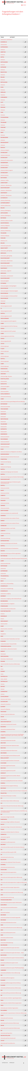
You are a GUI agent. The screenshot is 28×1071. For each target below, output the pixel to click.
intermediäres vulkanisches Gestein (9, 649)
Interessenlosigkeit (5, 386)
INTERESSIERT (4, 167)
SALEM (2, 716)
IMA (1, 666)
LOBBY (2, 323)
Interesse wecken (4, 175)
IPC (1, 798)
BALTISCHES (4, 955)
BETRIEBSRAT (4, 404)
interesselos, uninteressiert (7, 276)
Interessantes (4, 44)
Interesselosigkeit (5, 281)
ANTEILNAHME (4, 62)
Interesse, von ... (4, 240)
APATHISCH (3, 253)
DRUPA (2, 1020)
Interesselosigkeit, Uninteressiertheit (9, 296)
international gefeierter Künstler (8, 765)
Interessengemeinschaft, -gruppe (8, 331)
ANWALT (3, 520)
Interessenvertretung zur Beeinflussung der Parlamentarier (14, 558)
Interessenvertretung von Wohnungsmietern (11, 553)
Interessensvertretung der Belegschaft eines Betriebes (13, 401)
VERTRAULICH (4, 676)
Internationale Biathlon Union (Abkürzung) (10, 973)
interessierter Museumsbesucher (8, 608)
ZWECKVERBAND (5, 318)
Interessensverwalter (5, 406)
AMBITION (3, 52)
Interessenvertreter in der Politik (8, 528)
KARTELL (3, 313)
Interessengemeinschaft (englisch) (8, 321)
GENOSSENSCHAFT (5, 444)
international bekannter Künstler (8, 740)
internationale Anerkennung (7, 857)
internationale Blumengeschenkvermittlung (10, 983)
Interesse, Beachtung (5, 200)
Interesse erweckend (5, 155)
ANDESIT (3, 651)
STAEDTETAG (4, 459)
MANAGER (3, 500)
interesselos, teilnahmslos (7, 260)
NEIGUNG (3, 107)
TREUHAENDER (4, 409)
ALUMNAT (3, 706)
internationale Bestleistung (7, 942)
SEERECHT (3, 773)
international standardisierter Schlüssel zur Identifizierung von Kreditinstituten (14, 811)
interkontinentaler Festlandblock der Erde (10, 639)
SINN (2, 112)
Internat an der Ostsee (6, 699)
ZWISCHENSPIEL (5, 656)
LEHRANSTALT (4, 691)
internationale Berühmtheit (7, 937)
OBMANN (3, 505)
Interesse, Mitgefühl (5, 225)
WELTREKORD (4, 945)
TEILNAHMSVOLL (5, 576)
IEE (1, 1030)
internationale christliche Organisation (9, 1008)
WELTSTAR (3, 743)
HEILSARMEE (4, 1010)
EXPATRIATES (4, 819)
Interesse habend (5, 165)
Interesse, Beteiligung (5, 210)
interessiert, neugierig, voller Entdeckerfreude (11, 598)
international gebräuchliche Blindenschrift (10, 755)
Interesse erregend (5, 150)
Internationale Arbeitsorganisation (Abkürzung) (11, 877)
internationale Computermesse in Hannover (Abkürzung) (13, 1013)
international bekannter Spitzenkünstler (10, 745)
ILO (1, 874)
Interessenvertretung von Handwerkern (9, 548)
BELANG (3, 77)
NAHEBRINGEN (4, 162)
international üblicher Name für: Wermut (10, 832)
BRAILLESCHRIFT (5, 758)
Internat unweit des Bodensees (8, 714)
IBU (1, 975)
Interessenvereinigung (6, 462)
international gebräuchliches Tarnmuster (10, 760)
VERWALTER (3, 525)
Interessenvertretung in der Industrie (9, 543)
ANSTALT (3, 686)
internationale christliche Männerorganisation (11, 1003)
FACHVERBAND (4, 439)
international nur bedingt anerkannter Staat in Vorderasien (14, 790)
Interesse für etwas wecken (7, 160)
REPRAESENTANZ (5, 540)
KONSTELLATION (5, 378)
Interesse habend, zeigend (7, 170)
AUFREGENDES (4, 47)
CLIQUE (2, 348)
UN (1, 849)
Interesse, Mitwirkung (5, 230)
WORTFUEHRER (4, 510)
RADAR (2, 960)
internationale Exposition (6, 1033)
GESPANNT (3, 596)
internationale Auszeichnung (7, 897)
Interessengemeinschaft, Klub (7, 336)
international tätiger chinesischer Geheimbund (11, 827)
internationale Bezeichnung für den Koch (10, 947)
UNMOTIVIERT (4, 182)
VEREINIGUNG (4, 368)
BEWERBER (3, 414)
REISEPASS (3, 726)
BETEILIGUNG (4, 82)
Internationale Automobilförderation (9, 907)
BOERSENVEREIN (5, 454)
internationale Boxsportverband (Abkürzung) (11, 993)
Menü (23, 5)
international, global (5, 837)
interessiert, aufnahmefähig (7, 583)
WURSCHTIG (4, 383)
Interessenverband (5, 436)
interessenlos (4, 381)
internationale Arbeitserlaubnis (8, 867)
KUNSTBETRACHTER (6, 611)
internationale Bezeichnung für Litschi (9, 962)
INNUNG (3, 550)
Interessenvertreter (5, 488)
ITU (1, 1045)
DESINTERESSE (4, 288)
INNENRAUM (4, 616)
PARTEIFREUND (4, 419)
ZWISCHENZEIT (4, 621)
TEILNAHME (3, 122)
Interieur (3, 613)
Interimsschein (4, 623)
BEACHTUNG (4, 72)
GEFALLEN (3, 92)
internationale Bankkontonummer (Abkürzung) (11, 927)
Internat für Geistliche (5, 704)
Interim (2, 618)
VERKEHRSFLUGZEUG (6, 646)
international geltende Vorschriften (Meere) (10, 775)
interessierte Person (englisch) (7, 603)
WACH (2, 581)
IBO (1, 990)
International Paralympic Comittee (8, 795)
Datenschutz (5, 1062)
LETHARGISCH (4, 197)
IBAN (2, 925)
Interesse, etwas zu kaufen (7, 220)
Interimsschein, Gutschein (7, 629)
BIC (1, 814)
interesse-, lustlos (5, 180)
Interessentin (4, 426)
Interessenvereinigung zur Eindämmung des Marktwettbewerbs (11, 482)
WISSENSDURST (4, 142)
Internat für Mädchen (5, 709)
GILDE (2, 353)
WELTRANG (3, 788)
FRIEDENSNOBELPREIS (6, 899)
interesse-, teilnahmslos (6, 185)
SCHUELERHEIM (4, 696)
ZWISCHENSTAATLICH (6, 721)
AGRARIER (3, 515)
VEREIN (2, 328)
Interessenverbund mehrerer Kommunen (10, 457)
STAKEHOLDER (4, 606)
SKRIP (2, 631)
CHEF (2, 950)
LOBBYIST (3, 495)
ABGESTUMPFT (4, 248)
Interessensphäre (5, 391)
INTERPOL (3, 731)
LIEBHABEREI (4, 97)
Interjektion (3, 634)
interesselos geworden (6, 245)
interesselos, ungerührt (6, 271)
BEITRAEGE (3, 218)
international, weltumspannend (8, 842)
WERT (2, 132)
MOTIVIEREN (4, 177)
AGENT (2, 490)
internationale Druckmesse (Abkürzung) (10, 1023)
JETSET (2, 343)
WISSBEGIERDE (4, 137)
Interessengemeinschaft (6, 306)
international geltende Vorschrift (8, 770)
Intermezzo (3, 654)
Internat (2, 684)
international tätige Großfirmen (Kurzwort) (10, 822)
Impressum (11, 1062)
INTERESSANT (4, 152)
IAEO (2, 894)
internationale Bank (5, 912)
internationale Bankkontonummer (8, 922)
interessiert (3, 568)
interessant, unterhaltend (6, 39)
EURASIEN (3, 641)
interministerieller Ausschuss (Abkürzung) (10, 664)
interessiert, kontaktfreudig (7, 588)
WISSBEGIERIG (4, 601)
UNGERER (3, 738)
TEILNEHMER (4, 424)
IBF (1, 995)
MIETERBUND (4, 555)
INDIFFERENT (4, 192)
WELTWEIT (3, 839)
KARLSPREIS (4, 905)
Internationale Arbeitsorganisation (8, 872)
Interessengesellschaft (6, 341)
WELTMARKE (4, 753)
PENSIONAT (3, 711)
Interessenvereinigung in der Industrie (9, 472)
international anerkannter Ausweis (8, 724)
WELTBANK (3, 915)
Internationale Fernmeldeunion (8, 1043)
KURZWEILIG (4, 42)
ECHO (2, 87)
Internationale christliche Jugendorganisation (11, 998)
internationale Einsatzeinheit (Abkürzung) (10, 1028)
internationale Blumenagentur (7, 978)
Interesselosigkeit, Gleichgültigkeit (8, 286)
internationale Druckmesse (7, 1018)
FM (1, 854)
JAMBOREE (3, 970)
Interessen (3, 301)
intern (2, 669)
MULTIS (2, 824)
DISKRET (3, 671)
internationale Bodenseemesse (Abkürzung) (11, 988)
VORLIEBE (3, 127)
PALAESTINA (4, 793)
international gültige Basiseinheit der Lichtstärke (12, 780)
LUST (2, 102)
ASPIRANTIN (4, 429)
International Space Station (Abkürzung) (10, 801)
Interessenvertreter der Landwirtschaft (9, 513)
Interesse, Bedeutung (5, 205)
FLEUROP (3, 980)
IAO (1, 879)
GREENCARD (4, 869)
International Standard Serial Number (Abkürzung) (12, 806)
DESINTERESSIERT (5, 187)
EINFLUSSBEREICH (5, 394)
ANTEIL (2, 57)
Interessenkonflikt (5, 371)
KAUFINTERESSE (5, 223)
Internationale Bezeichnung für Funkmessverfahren (12, 957)
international (4, 719)
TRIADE (2, 829)
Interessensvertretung (6, 396)
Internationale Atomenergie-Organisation (10, 887)
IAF (1, 910)
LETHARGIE (3, 283)
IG (1, 308)
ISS (1, 803)
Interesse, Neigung (5, 235)
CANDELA (3, 783)
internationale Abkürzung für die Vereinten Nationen (12, 847)
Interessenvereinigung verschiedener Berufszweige (12, 477)
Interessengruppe (5, 346)
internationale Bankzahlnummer (8, 932)
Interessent (3, 411)
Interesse (3, 49)
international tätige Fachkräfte (7, 817)
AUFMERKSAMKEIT (5, 203)
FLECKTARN (3, 763)
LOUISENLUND (4, 701)
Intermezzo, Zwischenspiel (7, 659)
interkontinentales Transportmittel (8, 644)
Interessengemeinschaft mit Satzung (9, 326)
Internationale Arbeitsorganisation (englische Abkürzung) (14, 882)
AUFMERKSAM (4, 571)
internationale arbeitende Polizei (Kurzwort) (11, 862)
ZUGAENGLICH (4, 586)
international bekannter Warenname (9, 750)
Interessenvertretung (5, 533)
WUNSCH (3, 147)
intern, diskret (4, 679)
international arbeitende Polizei (8, 729)
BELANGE (3, 303)
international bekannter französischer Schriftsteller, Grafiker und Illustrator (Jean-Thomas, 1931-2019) (12, 735)
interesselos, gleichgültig (6, 250)
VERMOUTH (3, 834)
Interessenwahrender (5, 563)
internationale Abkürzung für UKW (8, 852)
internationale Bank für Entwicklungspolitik (10, 917)
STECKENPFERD (4, 117)
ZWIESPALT (3, 373)
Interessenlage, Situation (6, 376)
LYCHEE (2, 965)
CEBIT (2, 1015)
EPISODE (3, 661)
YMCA (2, 1000)
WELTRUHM (3, 859)
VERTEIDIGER (4, 566)
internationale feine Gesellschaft (8, 1038)
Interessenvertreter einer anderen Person (10, 518)
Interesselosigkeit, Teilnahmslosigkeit (9, 291)
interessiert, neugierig (6, 593)
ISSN (2, 808)
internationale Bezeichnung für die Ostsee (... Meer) (12, 952)
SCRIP (2, 626)
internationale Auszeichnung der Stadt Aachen (11, 902)
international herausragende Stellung (9, 785)
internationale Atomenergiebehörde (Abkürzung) (12, 892)
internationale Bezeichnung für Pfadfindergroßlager (12, 967)
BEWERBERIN (4, 434)
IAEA (2, 889)
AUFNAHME (3, 67)
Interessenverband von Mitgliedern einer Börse (11, 451)
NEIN (2, 636)
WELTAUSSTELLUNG (5, 1035)
